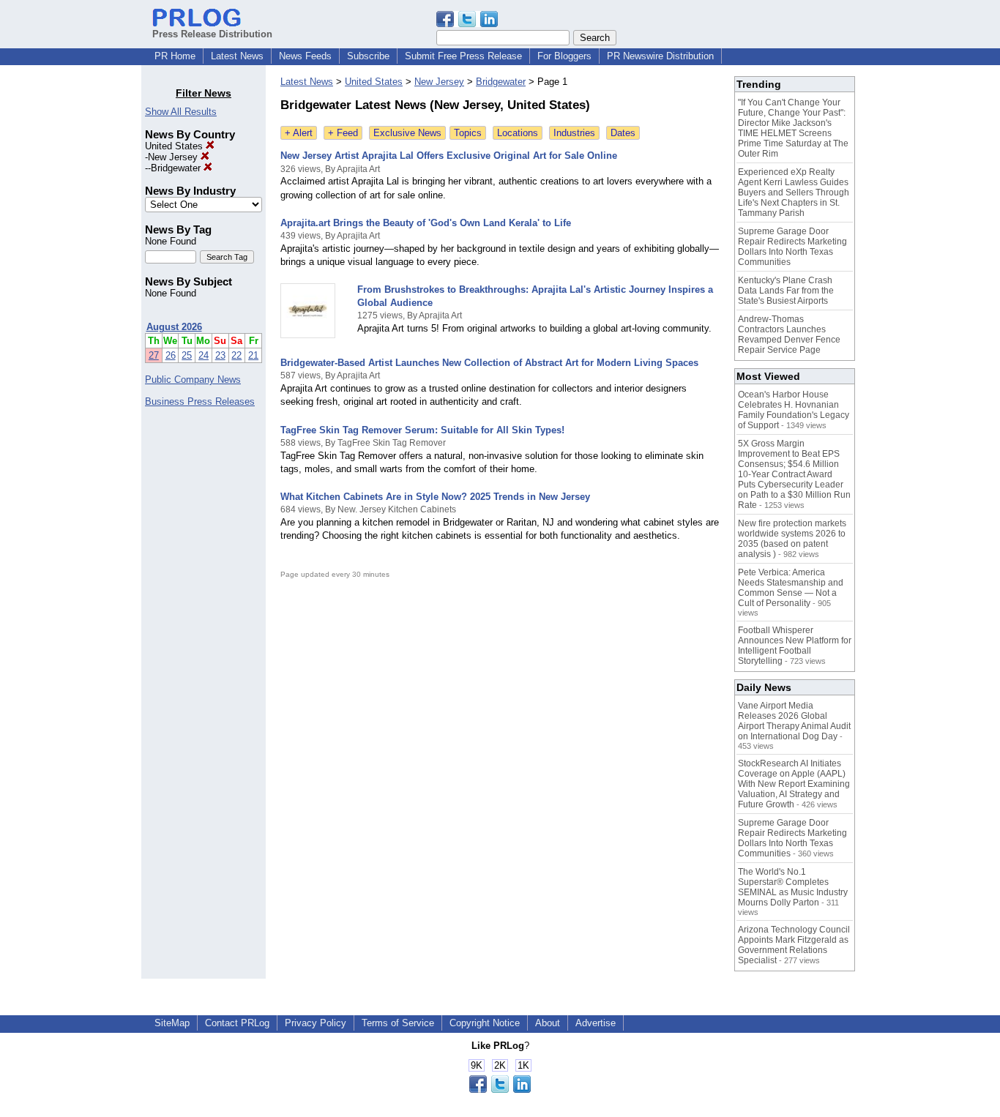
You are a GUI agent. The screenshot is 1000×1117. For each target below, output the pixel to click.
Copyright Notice (484, 1022)
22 (236, 355)
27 (154, 355)
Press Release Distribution (212, 34)
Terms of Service (398, 1022)
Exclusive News (407, 132)
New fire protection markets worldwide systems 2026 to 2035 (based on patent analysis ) (792, 538)
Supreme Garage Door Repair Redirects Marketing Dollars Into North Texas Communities (792, 246)
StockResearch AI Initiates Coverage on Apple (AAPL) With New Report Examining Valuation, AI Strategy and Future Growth (794, 784)
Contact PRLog (237, 1022)
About (547, 1022)
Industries (574, 132)
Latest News (237, 56)
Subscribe (368, 56)
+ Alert (299, 132)
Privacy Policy (315, 1022)
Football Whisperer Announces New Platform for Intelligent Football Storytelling (794, 645)
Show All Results (181, 111)
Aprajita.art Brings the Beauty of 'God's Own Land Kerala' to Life (425, 222)
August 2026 (174, 326)
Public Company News (193, 379)
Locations (517, 132)
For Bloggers (564, 56)
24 (203, 355)
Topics (468, 132)
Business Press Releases (200, 401)
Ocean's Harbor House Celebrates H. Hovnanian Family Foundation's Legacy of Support (793, 409)
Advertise (595, 1022)
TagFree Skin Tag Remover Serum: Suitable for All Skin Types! (422, 430)
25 (187, 355)
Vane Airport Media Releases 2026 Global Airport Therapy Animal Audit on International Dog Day (794, 721)
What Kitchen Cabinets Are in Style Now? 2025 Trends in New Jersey (435, 496)
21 (253, 355)
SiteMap (172, 1022)
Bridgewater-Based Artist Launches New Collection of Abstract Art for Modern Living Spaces (489, 362)
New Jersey (174, 157)
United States (175, 146)
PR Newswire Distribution (660, 56)
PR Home (174, 56)
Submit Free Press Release (463, 56)
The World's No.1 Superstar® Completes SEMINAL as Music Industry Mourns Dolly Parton (793, 887)
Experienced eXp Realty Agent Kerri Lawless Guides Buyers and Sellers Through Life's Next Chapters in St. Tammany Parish (793, 192)
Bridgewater (177, 167)
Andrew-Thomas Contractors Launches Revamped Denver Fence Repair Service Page (789, 334)
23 (220, 355)
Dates (623, 132)
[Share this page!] (467, 23)
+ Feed (343, 132)
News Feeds (305, 56)
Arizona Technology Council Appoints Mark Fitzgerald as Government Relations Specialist (794, 944)
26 (170, 355)
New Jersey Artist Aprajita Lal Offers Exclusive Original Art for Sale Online (448, 155)
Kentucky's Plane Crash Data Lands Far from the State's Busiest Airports (786, 290)
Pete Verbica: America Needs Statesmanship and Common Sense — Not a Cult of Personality (790, 587)
